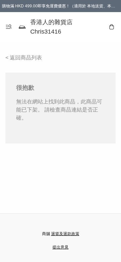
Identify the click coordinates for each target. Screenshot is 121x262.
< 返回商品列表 (23, 57)
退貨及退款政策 (65, 233)
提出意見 (60, 247)
